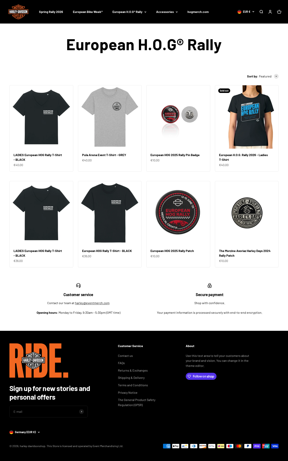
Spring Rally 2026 (51, 12)
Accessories (165, 12)
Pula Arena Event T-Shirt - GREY (104, 155)
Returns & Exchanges (133, 370)
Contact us (125, 355)
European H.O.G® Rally (127, 12)
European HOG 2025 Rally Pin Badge (175, 155)
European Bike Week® (88, 12)
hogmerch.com (198, 12)
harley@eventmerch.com (92, 303)
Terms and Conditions (133, 385)
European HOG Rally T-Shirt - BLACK (107, 251)
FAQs (121, 363)
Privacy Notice (128, 392)
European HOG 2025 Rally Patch (172, 251)
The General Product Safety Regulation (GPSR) (136, 402)
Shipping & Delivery (131, 377)
